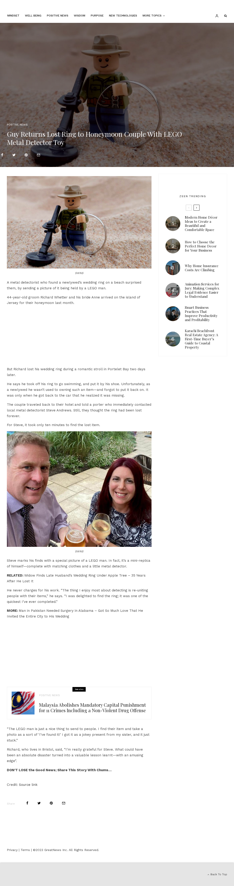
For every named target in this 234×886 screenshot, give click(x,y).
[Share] (2, 155)
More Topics (152, 15)
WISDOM (79, 15)
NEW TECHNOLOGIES (123, 15)
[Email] (38, 155)
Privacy (12, 850)
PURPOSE (97, 15)
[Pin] (26, 155)
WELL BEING (33, 15)
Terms (25, 850)
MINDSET (13, 15)
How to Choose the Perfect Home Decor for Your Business (201, 246)
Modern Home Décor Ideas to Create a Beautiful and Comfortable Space (201, 223)
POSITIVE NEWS (57, 15)
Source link (28, 785)
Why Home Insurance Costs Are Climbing (201, 268)
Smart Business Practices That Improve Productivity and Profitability (201, 313)
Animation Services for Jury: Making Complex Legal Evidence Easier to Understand (202, 290)
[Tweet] (14, 155)
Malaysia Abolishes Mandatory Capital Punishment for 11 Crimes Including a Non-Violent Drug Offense (92, 707)
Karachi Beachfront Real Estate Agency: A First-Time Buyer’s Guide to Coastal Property (201, 339)
